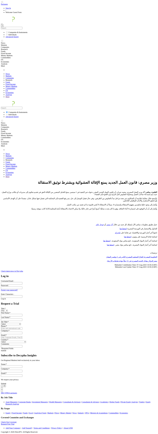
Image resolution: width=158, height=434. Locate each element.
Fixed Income (11, 84)
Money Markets (11, 86)
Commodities (10, 88)
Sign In (8, 8)
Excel (31, 413)
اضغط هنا (123, 229)
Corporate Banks (25, 402)
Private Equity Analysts (129, 402)
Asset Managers (11, 402)
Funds (8, 82)
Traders (141, 402)
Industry (81, 413)
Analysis (9, 95)
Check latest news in (12, 271)
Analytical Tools (40, 413)
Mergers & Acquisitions (99, 413)
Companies (10, 78)
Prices (57, 413)
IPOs (87, 413)
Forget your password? (9, 290)
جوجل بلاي (100, 225)
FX (7, 90)
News (8, 74)
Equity (8, 413)
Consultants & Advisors (71, 402)
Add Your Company (13, 428)
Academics (104, 402)
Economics (124, 413)
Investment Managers (40, 402)
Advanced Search (12, 37)
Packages (4, 4)
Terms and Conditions (41, 428)
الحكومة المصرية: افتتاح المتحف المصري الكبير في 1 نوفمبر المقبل (131, 257)
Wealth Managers (55, 402)
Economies (10, 93)
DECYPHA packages (9, 393)
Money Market (65, 413)
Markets (8, 76)
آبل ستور (109, 225)
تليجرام (117, 233)
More (7, 97)
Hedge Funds (114, 402)
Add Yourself (27, 428)
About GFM (68, 428)
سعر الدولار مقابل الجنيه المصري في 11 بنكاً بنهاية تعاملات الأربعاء (132, 261)
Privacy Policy (56, 428)
